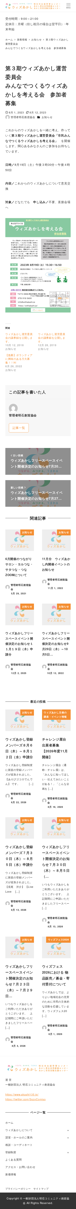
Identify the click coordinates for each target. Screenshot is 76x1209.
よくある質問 (13, 1159)
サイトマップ (41, 1188)
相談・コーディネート (19, 1145)
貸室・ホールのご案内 (19, 1137)
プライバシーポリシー (18, 1188)
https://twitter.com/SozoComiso (25, 1099)
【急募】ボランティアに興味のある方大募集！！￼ (19, 358)
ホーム (9, 1122)
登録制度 (10, 1152)
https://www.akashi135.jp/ (22, 1094)
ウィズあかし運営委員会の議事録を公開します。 (19, 337)
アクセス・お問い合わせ (20, 1167)
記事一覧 (19, 428)
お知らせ (47, 117)
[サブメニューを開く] (68, 1130)
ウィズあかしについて (19, 1130)
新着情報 (10, 1174)
